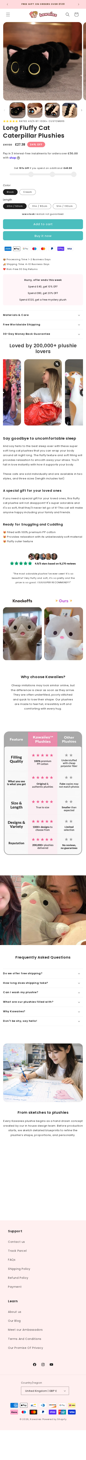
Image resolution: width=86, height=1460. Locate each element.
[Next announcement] (78, 4)
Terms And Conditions (24, 1339)
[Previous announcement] (7, 4)
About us (14, 1312)
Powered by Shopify (54, 1419)
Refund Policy (18, 1278)
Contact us (16, 1242)
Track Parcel (17, 1251)
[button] (8, 14)
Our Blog (14, 1321)
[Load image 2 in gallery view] (35, 110)
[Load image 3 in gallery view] (52, 110)
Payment (15, 1287)
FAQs (11, 1260)
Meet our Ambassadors (25, 1330)
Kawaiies (36, 1419)
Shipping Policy (19, 1269)
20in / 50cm (15, 206)
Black (10, 192)
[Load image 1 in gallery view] (17, 110)
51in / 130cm (65, 206)
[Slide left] (4, 110)
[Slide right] (81, 110)
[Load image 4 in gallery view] (69, 110)
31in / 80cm (39, 206)
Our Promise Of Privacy (25, 1348)
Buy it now (43, 236)
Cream (27, 192)
